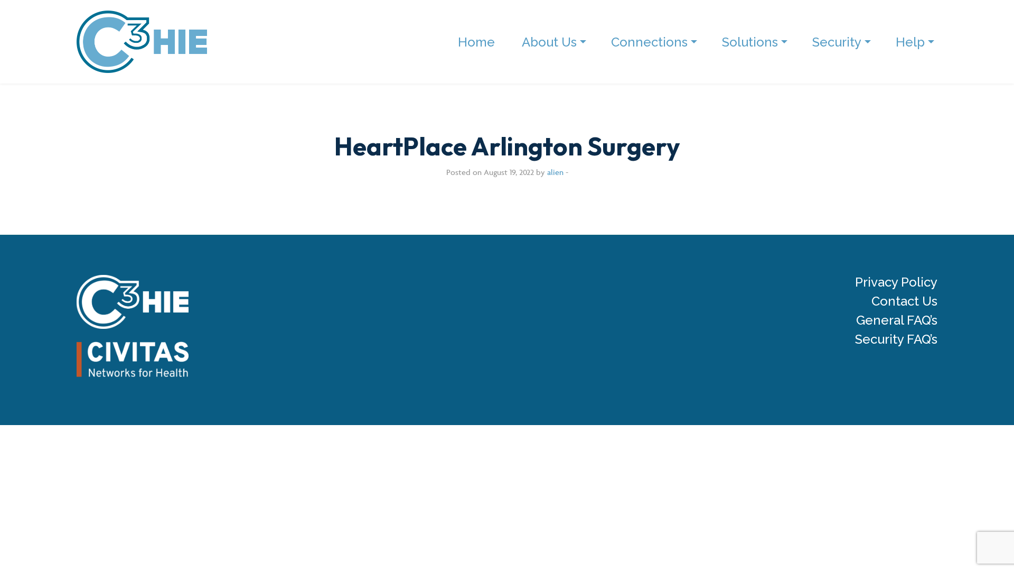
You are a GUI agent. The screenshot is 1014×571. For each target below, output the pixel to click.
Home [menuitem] (476, 42)
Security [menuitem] (836, 42)
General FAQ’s (896, 320)
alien (555, 172)
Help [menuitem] (910, 42)
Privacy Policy (896, 282)
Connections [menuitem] (649, 42)
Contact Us (904, 301)
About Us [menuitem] (549, 42)
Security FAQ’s (896, 339)
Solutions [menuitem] (750, 42)
